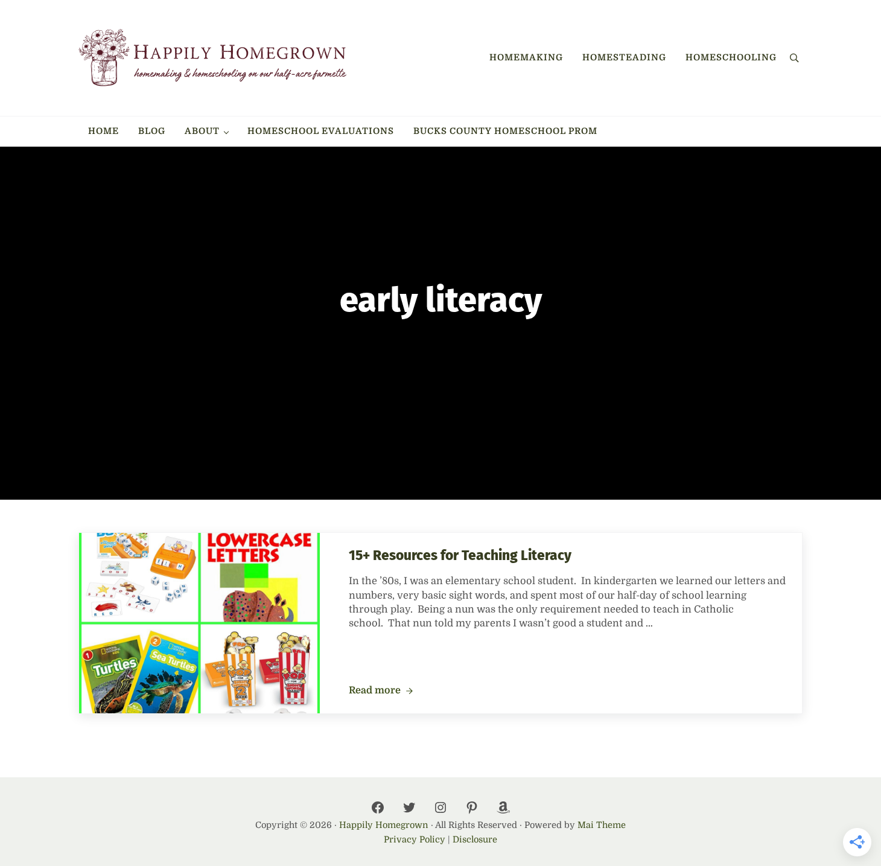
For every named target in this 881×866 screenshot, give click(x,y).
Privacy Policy (414, 839)
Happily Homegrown (383, 825)
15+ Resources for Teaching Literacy (460, 555)
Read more (381, 691)
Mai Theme (601, 825)
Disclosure (475, 839)
